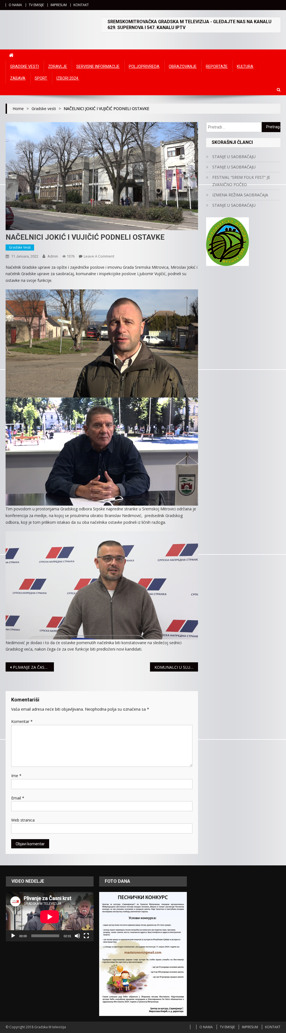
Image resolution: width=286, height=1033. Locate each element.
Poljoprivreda (144, 66)
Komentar (22, 721)
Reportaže (217, 66)
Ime (16, 775)
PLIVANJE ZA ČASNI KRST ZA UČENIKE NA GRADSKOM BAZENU (33, 667)
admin (52, 256)
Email (17, 798)
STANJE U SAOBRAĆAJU (234, 156)
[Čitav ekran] (86, 936)
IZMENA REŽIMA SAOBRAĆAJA (240, 194)
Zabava (17, 78)
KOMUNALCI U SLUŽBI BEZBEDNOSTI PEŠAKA (176, 667)
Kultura (245, 66)
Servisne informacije (98, 66)
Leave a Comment (99, 256)
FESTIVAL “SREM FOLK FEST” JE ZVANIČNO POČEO (241, 181)
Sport (41, 78)
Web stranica (23, 820)
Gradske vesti (24, 66)
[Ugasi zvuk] (77, 936)
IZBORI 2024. (67, 78)
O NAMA (15, 5)
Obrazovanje (183, 66)
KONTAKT (81, 5)
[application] (50, 916)
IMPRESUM (59, 5)
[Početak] (13, 936)
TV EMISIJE (36, 5)
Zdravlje (57, 66)
